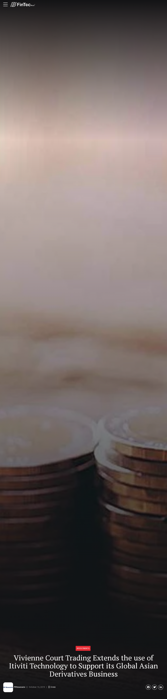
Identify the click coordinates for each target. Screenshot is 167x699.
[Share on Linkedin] (160, 687)
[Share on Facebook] (148, 687)
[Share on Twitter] (154, 687)
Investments (83, 648)
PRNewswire (19, 687)
